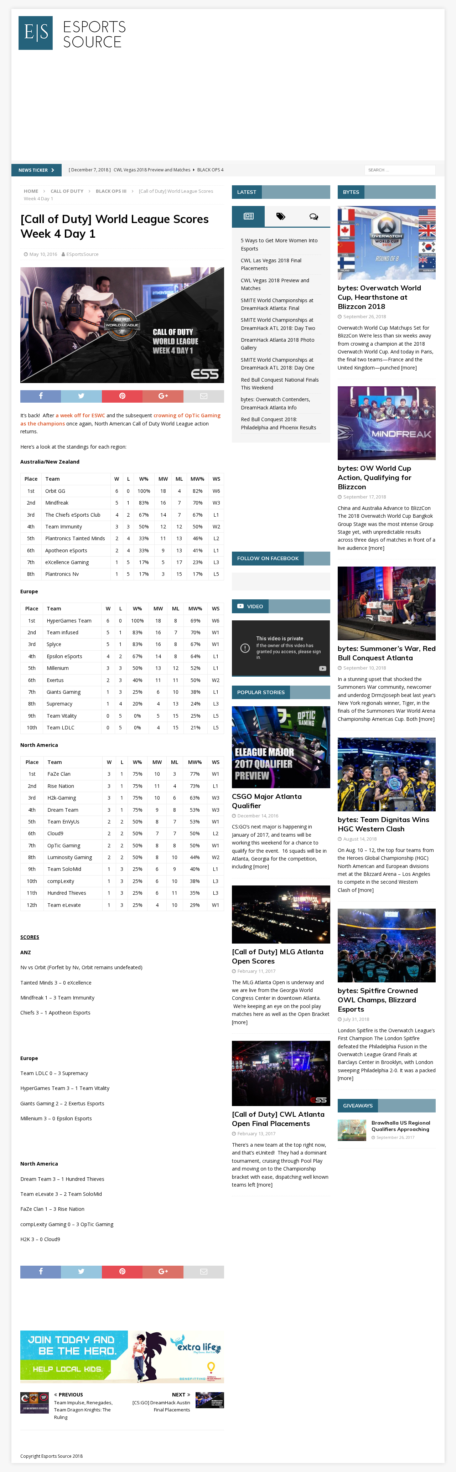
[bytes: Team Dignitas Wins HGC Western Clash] (387, 774)
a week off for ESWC (80, 415)
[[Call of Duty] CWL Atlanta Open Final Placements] (281, 1073)
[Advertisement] (228, 110)
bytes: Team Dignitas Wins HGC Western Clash (383, 824)
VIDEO (255, 606)
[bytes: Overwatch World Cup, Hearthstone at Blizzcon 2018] (387, 243)
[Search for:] (400, 169)
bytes (351, 192)
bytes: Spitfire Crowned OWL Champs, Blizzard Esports (378, 999)
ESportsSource (83, 254)
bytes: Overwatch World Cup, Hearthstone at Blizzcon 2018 (379, 297)
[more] (261, 866)
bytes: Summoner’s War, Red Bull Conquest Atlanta (387, 653)
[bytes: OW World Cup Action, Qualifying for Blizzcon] (387, 423)
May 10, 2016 (43, 254)
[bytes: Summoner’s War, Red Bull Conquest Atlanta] (387, 603)
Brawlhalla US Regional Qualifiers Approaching (401, 1126)
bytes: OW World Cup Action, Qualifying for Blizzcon (374, 477)
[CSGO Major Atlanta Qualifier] (281, 747)
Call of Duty (67, 191)
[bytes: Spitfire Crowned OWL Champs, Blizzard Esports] (387, 945)
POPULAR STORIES (261, 692)
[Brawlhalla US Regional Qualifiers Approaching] (352, 1130)
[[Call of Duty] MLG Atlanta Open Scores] (281, 914)
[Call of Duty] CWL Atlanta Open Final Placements (278, 1119)
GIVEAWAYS (358, 1105)
